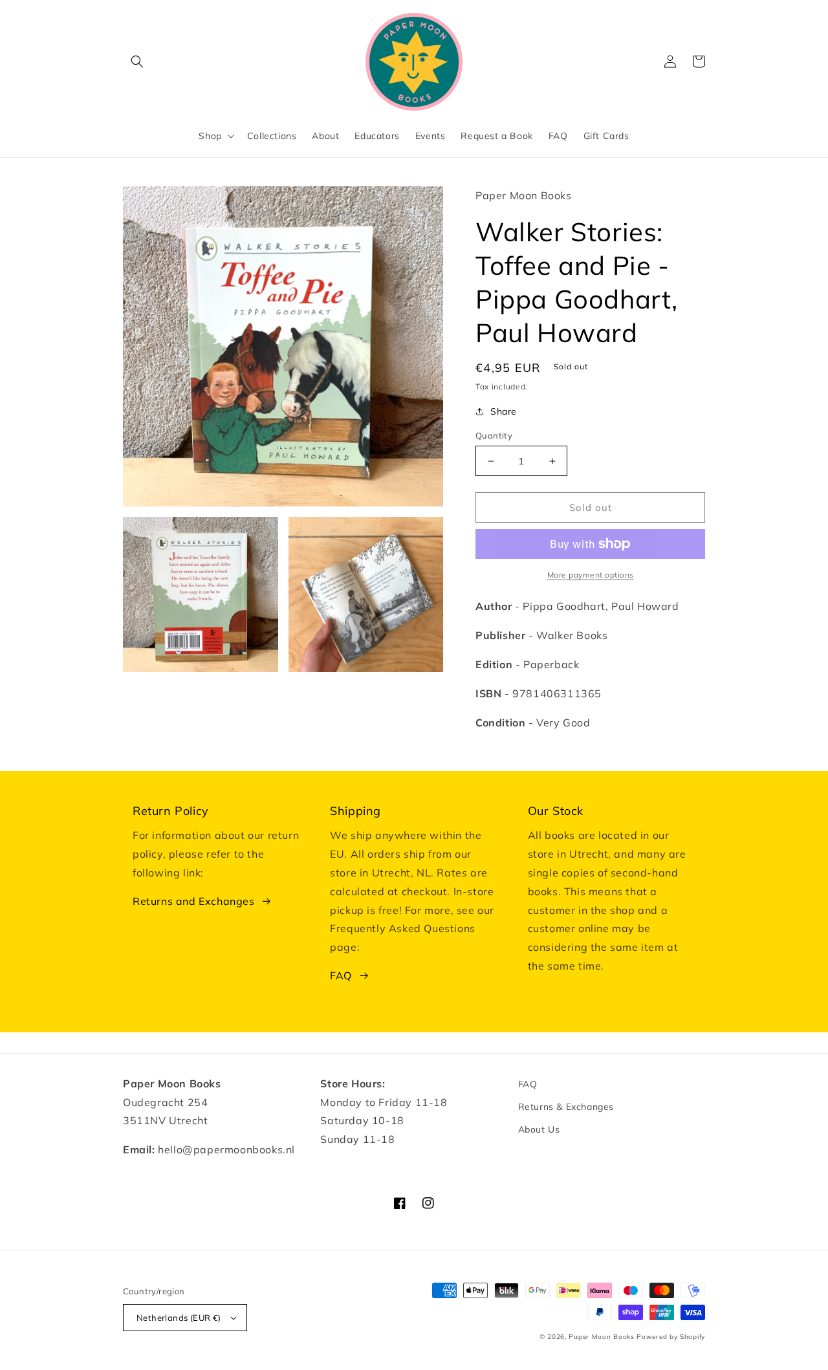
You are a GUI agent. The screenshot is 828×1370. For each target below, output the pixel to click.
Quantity (493, 435)
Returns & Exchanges (566, 1107)
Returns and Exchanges (194, 901)
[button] (137, 61)
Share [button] (503, 411)
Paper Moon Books (601, 1336)
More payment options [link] (590, 575)
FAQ (341, 975)
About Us (539, 1129)
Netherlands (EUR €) (178, 1317)
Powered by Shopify (671, 1336)
